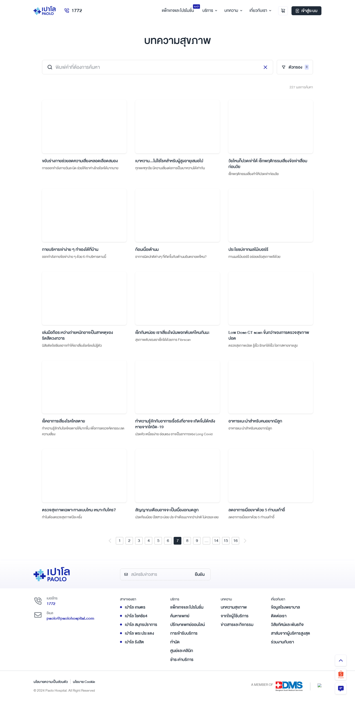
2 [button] (129, 540)
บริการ (207, 10)
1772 (76, 10)
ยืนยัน (200, 574)
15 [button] (226, 540)
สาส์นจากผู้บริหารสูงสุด (290, 633)
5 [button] (158, 540)
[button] (110, 541)
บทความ (231, 10)
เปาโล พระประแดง (139, 633)
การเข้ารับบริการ (184, 633)
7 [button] (178, 540)
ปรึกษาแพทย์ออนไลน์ (187, 624)
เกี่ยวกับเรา (258, 10)
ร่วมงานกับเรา (282, 642)
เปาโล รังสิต (134, 642)
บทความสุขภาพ (234, 607)
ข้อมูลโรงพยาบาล (285, 607)
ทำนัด (175, 642)
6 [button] (168, 540)
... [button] (206, 540)
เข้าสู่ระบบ (309, 10)
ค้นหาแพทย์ (179, 615)
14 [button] (216, 540)
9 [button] (197, 540)
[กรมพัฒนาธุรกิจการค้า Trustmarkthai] (319, 685)
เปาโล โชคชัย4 (136, 615)
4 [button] (149, 540)
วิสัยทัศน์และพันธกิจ (287, 624)
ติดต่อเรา (278, 615)
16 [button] (235, 540)
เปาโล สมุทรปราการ (141, 624)
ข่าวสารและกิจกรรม (237, 624)
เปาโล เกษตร (135, 607)
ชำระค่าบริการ (181, 659)
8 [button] (187, 540)
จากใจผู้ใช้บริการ (234, 615)
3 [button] (139, 540)
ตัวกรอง (298, 67)
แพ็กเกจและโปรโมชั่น (186, 607)
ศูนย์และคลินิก (181, 650)
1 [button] (120, 540)
